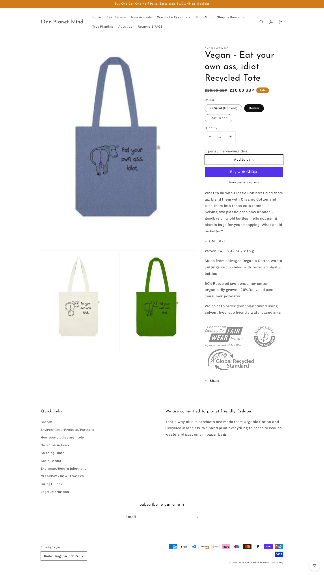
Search (46, 422)
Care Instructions (55, 445)
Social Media (51, 461)
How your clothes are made (62, 437)
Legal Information (55, 492)
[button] (261, 22)
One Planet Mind (249, 562)
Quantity (211, 128)
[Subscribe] (197, 517)
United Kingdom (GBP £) (61, 556)
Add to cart (244, 159)
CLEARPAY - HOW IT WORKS (62, 476)
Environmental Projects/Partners (67, 430)
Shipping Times (53, 453)
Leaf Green (218, 118)
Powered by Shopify (271, 562)
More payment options (244, 182)
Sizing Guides (51, 484)
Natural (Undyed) (223, 108)
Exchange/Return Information (64, 469)
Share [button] (214, 381)
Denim (254, 108)
